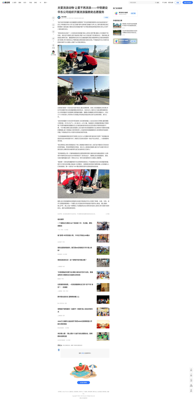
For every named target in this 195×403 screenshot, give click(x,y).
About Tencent (66, 391)
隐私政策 (76, 391)
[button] (133, 13)
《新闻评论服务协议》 (78, 345)
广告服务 (85, 391)
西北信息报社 (61, 327)
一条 (59, 229)
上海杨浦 (60, 315)
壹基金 (59, 278)
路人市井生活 (61, 303)
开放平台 (81, 391)
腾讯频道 (104, 391)
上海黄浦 (60, 266)
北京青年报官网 (61, 340)
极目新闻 (60, 254)
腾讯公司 (81, 398)
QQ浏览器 (100, 391)
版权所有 (85, 398)
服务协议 (71, 391)
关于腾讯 (60, 391)
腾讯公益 (95, 391)
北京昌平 (60, 242)
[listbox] (83, 279)
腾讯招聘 (90, 391)
